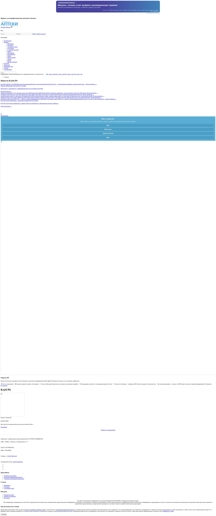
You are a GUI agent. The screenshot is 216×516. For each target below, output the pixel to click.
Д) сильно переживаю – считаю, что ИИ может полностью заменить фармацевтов (181, 384)
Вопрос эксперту (12, 62)
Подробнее (4, 427)
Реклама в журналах (10, 496)
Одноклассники (108, 133)
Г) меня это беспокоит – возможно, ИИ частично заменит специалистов (135, 384)
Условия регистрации (10, 475)
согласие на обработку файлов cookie (34, 509)
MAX (108, 125)
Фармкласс (10, 44)
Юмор (9, 56)
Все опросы (4, 385)
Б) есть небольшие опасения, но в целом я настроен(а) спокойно (59, 384)
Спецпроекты (8, 69)
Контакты (7, 498)
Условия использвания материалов (14, 478)
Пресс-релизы (11, 57)
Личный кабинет (6, 27)
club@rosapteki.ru (18, 462)
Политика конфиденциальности (13, 477)
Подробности (11, 54)
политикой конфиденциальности (65, 509)
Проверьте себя (8, 66)
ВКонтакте (108, 129)
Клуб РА (6, 63)
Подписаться (7, 40)
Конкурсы (7, 65)
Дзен (108, 137)
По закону (10, 45)
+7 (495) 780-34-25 (11, 456)
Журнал (6, 42)
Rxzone (6, 68)
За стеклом (10, 48)
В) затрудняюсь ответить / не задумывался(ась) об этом (96, 384)
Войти (34, 34)
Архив (9, 59)
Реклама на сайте (9, 495)
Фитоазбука (10, 53)
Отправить (208, 384)
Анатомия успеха (12, 47)
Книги (9, 60)
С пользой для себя (12, 50)
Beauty (9, 51)
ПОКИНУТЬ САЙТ (168, 511)
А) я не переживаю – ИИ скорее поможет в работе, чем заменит (20, 384)
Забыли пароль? (41, 34)
